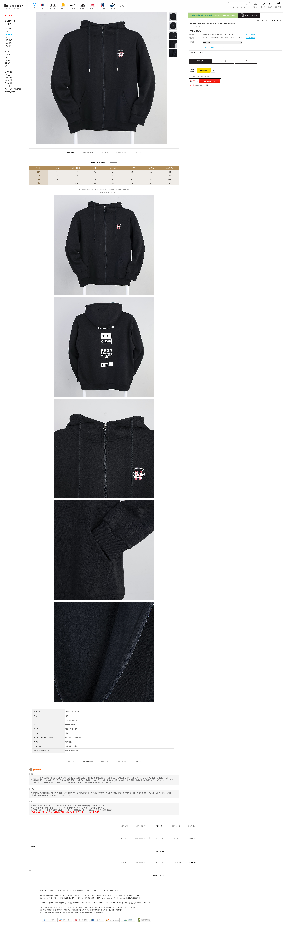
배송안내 (88, 890)
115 (6, 31)
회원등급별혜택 (250, 35)
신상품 (7, 18)
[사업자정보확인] (107, 898)
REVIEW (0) (176, 838)
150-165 (8, 42)
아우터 (273, 20)
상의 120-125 (266, 20)
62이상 (7, 65)
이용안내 (51, 890)
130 (6, 37)
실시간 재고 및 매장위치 (207, 47)
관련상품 (104, 152)
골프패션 (8, 71)
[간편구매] (204, 70)
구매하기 (200, 61)
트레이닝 (8, 77)
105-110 (8, 28)
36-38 (7, 51)
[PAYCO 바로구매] (209, 81)
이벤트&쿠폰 (10, 91)
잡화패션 (8, 83)
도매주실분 (97, 890)
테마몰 (7, 74)
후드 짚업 (279, 20)
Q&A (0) (137, 152)
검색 (247, 4)
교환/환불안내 (87, 152)
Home (259, 20)
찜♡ (246, 61)
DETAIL (123, 838)
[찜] (213, 70)
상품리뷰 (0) (121, 152)
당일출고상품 (10, 21)
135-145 (8, 40)
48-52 (7, 60)
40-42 (7, 54)
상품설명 (70, 152)
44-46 (7, 57)
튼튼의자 (8, 24)
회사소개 (43, 890)
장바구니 (223, 61)
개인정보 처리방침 (76, 890)
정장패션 (8, 80)
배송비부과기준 (250, 38)
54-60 (7, 63)
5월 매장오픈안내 (241, 8)
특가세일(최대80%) (13, 88)
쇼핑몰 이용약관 (62, 890)
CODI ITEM (158, 838)
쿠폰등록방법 (108, 890)
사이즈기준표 (221, 47)
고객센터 (118, 890)
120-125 (8, 34)
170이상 (8, 45)
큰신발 (7, 86)
